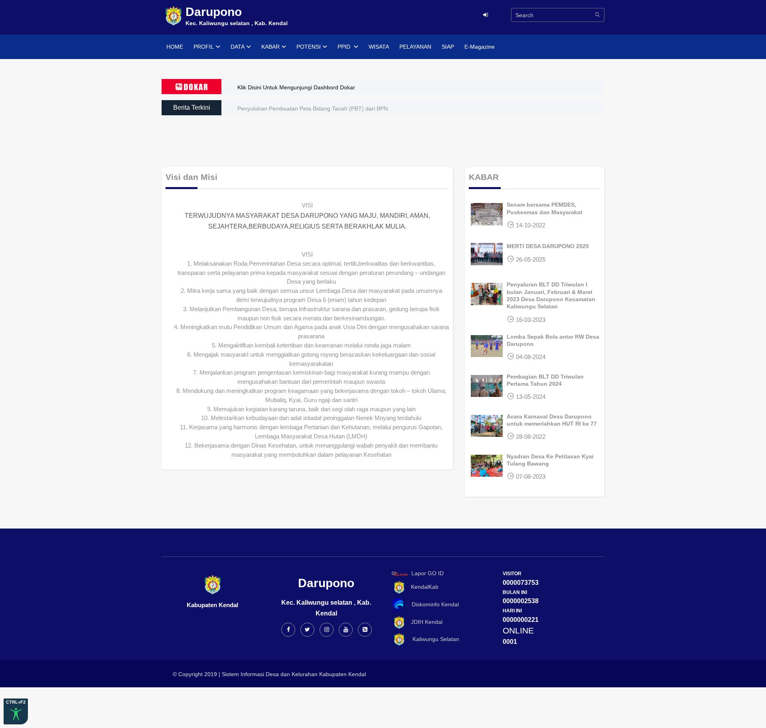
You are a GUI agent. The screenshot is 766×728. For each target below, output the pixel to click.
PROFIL (203, 46)
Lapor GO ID (427, 573)
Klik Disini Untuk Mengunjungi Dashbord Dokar (296, 87)
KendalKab (422, 587)
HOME (174, 46)
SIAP (448, 46)
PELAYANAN (415, 46)
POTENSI (308, 46)
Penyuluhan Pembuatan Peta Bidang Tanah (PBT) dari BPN (312, 108)
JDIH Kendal (424, 622)
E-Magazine (479, 46)
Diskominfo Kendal (433, 604)
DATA (238, 46)
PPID (345, 46)
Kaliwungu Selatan (432, 639)
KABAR (270, 46)
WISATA (379, 46)
